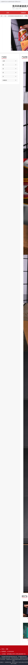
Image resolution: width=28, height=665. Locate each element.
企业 (5, 16)
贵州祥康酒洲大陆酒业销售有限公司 (15, 16)
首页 (8, 13)
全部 (4, 61)
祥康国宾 (5, 80)
